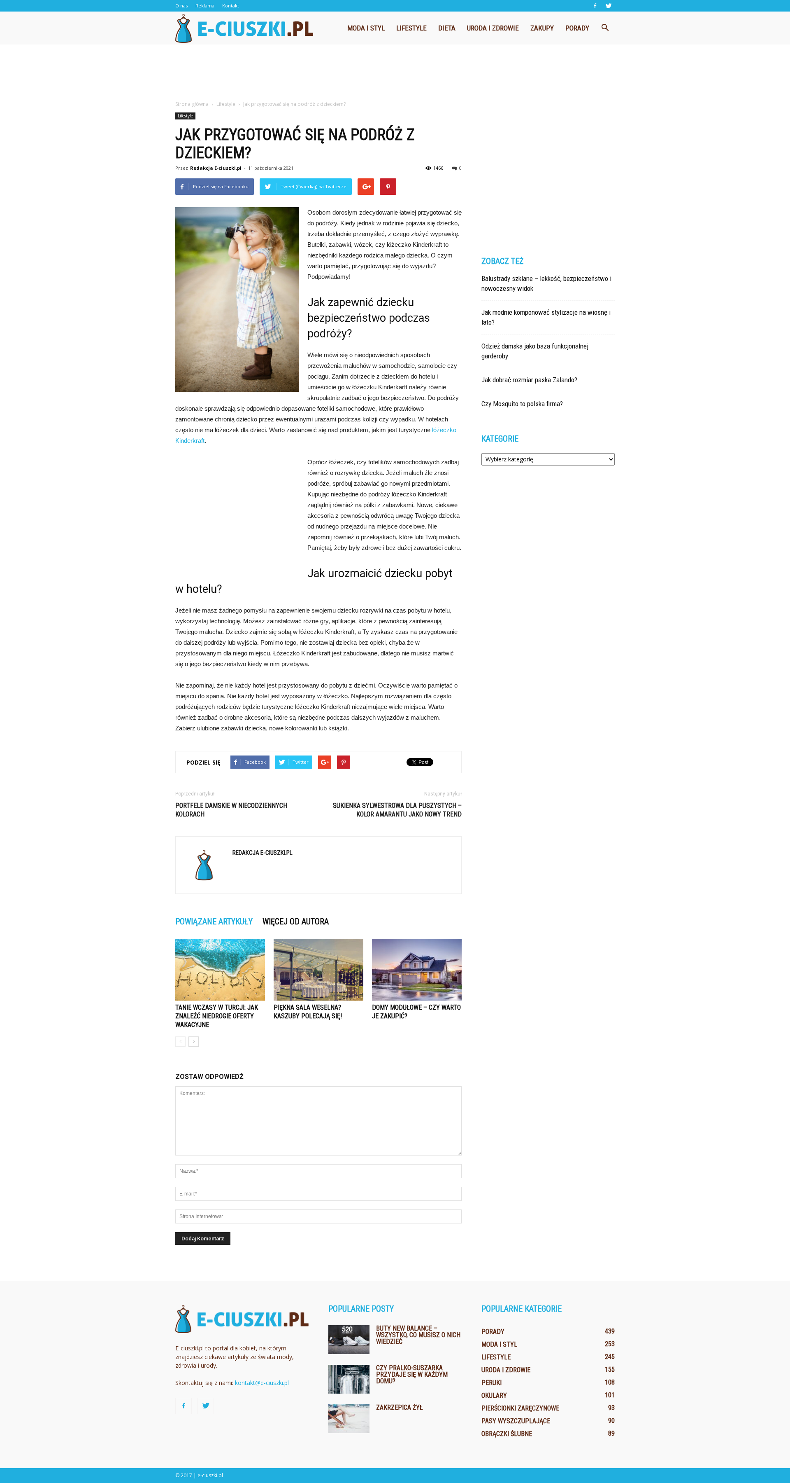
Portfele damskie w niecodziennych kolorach (231, 810)
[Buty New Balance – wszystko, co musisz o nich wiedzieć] (348, 1339)
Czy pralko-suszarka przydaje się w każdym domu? (412, 1374)
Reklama (204, 5)
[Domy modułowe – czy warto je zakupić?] (417, 970)
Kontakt (230, 5)
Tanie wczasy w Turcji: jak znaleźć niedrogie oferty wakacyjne (216, 1016)
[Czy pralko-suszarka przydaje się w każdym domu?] (348, 1379)
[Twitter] (608, 6)
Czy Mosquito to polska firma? (522, 404)
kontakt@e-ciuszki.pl (262, 1383)
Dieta (446, 28)
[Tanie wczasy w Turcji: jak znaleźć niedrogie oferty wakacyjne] (220, 970)
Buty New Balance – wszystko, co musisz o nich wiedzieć (418, 1334)
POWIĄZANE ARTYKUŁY (214, 921)
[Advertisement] (395, 72)
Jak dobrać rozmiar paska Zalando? (529, 380)
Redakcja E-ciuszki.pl (216, 168)
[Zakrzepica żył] (348, 1418)
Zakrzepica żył (399, 1407)
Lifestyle (411, 28)
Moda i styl (366, 28)
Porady (577, 28)
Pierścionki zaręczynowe (520, 1408)
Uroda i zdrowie (493, 28)
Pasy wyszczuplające (515, 1421)
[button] (605, 28)
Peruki (491, 1383)
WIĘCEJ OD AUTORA (296, 921)
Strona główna (192, 104)
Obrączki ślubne (506, 1434)
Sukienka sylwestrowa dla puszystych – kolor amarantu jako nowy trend (397, 810)
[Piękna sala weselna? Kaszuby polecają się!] (318, 970)
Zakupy (542, 28)
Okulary (494, 1395)
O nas (181, 5)
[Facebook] (595, 6)
